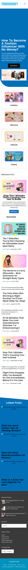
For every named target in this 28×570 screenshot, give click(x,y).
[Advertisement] (14, 23)
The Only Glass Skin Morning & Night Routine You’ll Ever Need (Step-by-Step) (14, 297)
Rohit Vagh (6, 249)
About (3, 535)
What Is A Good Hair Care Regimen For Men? (12, 482)
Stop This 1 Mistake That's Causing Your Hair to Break (14, 197)
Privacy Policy (5, 537)
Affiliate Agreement (7, 540)
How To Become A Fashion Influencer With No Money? (13, 45)
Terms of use (5, 538)
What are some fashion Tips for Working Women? (11, 428)
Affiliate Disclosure (6, 542)
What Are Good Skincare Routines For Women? (13, 455)
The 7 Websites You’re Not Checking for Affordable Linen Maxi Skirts (13, 242)
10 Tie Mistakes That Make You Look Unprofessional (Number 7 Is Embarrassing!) (13, 322)
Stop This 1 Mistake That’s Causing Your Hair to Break (13, 355)
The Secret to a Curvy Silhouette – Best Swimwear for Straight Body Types (14, 274)
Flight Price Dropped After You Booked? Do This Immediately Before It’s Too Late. (14, 376)
